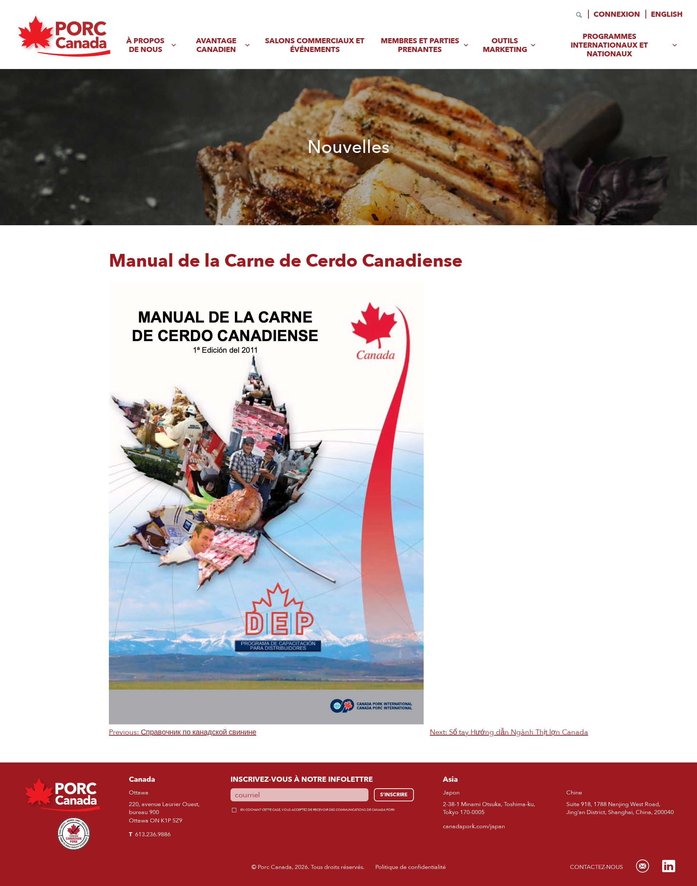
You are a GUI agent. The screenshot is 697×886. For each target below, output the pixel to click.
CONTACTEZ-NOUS (596, 866)
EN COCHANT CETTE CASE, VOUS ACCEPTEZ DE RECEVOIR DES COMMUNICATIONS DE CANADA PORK (317, 810)
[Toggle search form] (579, 15)
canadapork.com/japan (474, 826)
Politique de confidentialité (410, 866)
